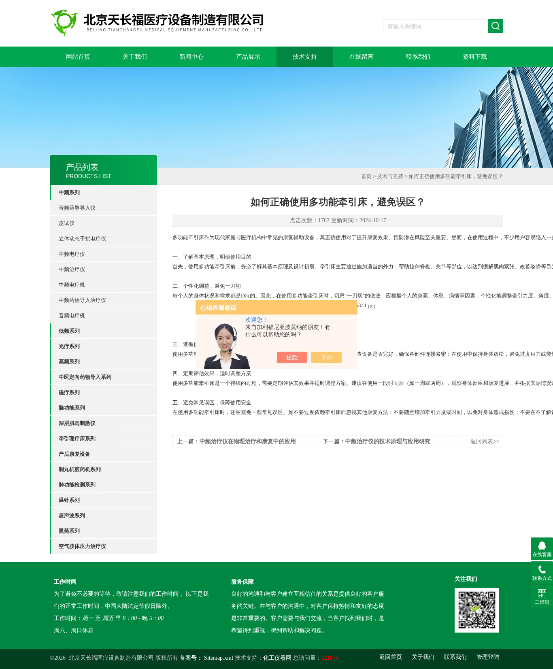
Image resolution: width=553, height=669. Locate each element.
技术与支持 (390, 176)
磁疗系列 (69, 392)
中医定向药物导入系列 (85, 377)
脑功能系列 (72, 408)
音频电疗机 (72, 315)
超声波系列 (72, 515)
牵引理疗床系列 (77, 438)
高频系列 (69, 362)
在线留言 (361, 56)
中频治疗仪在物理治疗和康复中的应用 (248, 441)
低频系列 (69, 331)
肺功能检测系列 (77, 485)
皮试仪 (66, 223)
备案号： (191, 658)
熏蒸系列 (69, 531)
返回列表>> (485, 441)
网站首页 (78, 56)
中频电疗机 (72, 285)
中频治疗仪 (72, 269)
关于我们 (135, 56)
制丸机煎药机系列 (80, 469)
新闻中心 (191, 56)
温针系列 (69, 500)
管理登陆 (487, 657)
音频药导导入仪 (77, 208)
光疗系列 (69, 346)
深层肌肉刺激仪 (77, 423)
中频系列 (69, 192)
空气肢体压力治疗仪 (82, 546)
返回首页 (390, 657)
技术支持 (305, 56)
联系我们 (418, 56)
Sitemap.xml (218, 658)
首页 (366, 176)
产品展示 (248, 56)
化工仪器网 (277, 658)
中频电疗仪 (72, 254)
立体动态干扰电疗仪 (82, 239)
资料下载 (475, 56)
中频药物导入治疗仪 (82, 300)
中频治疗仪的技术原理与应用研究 (387, 441)
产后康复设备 (74, 454)
